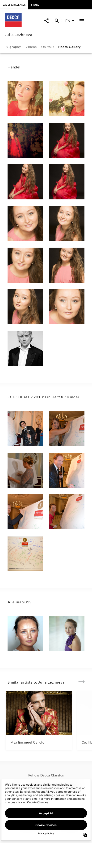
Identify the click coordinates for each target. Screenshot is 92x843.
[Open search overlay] (57, 20)
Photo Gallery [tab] (69, 47)
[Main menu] (81, 20)
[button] (25, 98)
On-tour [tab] (47, 47)
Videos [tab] (31, 47)
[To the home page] (23, 25)
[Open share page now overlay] (46, 20)
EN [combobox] (67, 20)
